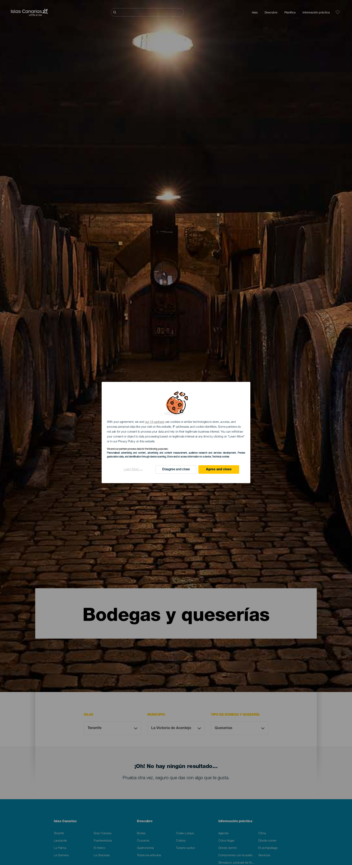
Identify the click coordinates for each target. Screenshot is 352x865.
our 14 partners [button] (154, 422)
